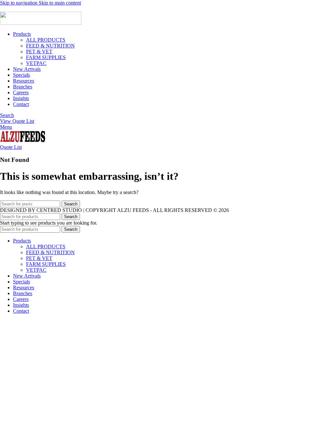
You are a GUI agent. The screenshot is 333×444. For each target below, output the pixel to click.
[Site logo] (40, 23)
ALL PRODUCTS (45, 40)
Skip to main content (60, 3)
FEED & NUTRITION (50, 45)
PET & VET (39, 51)
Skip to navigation (19, 3)
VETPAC (36, 63)
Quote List (11, 147)
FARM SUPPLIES (46, 57)
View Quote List (17, 121)
